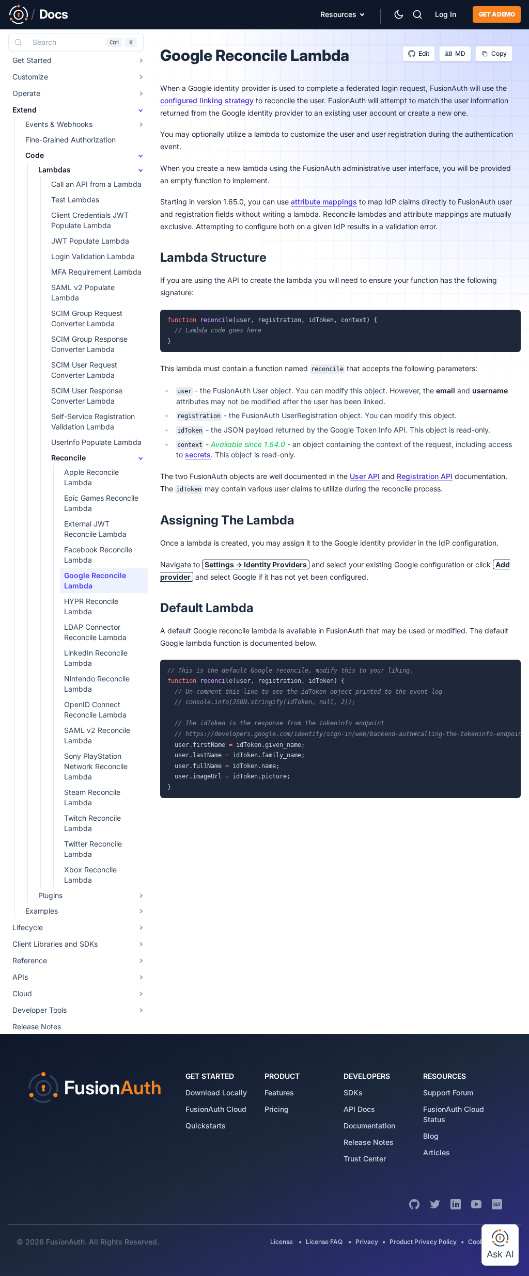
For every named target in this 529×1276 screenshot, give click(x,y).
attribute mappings (324, 201)
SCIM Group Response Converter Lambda (89, 344)
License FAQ (324, 1242)
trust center (365, 1158)
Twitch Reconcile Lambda (92, 823)
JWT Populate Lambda (90, 240)
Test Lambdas (75, 199)
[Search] (417, 14)
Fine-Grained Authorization (70, 139)
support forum (448, 1092)
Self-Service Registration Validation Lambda (93, 421)
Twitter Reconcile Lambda (93, 848)
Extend (24, 109)
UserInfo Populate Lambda (96, 442)
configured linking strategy (207, 100)
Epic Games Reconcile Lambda (101, 503)
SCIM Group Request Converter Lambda (86, 318)
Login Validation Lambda (93, 256)
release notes (369, 1142)
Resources (338, 14)
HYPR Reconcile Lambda (91, 606)
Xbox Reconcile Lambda (90, 874)
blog (431, 1135)
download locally (216, 1092)
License (282, 1242)
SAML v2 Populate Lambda (83, 292)
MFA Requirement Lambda (96, 271)
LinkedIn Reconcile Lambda (96, 657)
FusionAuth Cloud (215, 1109)
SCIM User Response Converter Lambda (86, 395)
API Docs (359, 1109)
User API (365, 476)
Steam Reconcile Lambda (92, 797)
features (279, 1092)
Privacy (366, 1242)
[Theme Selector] (399, 14)
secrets (198, 454)
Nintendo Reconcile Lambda (97, 683)
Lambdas (54, 169)
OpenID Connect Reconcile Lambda (95, 709)
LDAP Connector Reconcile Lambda (95, 632)
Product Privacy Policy (423, 1242)
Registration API (425, 476)
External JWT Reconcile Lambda (95, 528)
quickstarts (205, 1125)
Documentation (369, 1125)
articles (436, 1152)
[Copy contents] (510, 320)
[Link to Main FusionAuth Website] (18, 14)
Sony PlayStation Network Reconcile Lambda (96, 766)
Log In (445, 14)
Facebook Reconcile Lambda (98, 554)
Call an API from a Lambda (96, 184)
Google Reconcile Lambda (95, 580)
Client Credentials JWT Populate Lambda (90, 220)
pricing (276, 1109)
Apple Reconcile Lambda (91, 477)
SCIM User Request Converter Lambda (84, 369)
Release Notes (36, 1026)
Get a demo (497, 14)
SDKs (353, 1092)
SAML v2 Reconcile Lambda (97, 735)
